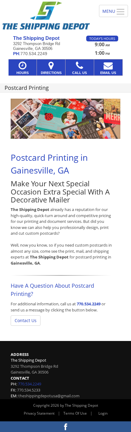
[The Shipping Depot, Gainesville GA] (46, 16)
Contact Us (26, 320)
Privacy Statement (39, 413)
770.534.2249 (89, 304)
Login (103, 413)
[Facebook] (65, 426)
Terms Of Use (75, 413)
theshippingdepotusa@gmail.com (49, 396)
